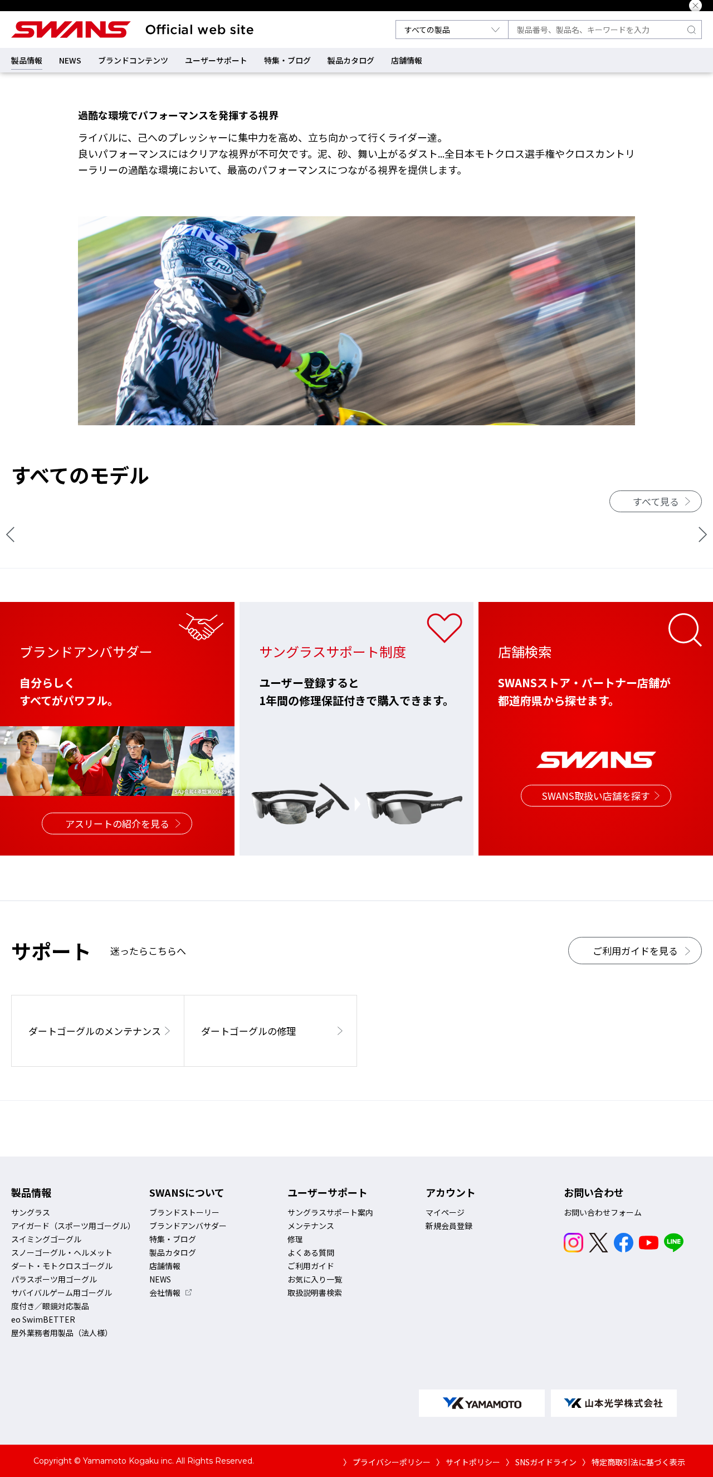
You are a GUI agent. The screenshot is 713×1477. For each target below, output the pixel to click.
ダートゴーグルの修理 (248, 1031)
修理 (295, 1239)
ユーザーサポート (216, 60)
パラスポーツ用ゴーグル (54, 1279)
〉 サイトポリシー (468, 1462)
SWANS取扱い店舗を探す (596, 796)
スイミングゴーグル (46, 1239)
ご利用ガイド (310, 1265)
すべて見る (656, 501)
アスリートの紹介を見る (117, 823)
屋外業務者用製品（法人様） (62, 1332)
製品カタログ (351, 60)
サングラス (30, 1212)
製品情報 (26, 60)
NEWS (70, 60)
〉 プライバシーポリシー (387, 1462)
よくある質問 (310, 1252)
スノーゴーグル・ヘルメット (62, 1252)
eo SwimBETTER (43, 1319)
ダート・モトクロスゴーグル (62, 1265)
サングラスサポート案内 (330, 1212)
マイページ (445, 1212)
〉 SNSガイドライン (541, 1462)
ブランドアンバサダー (188, 1225)
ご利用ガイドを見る (635, 951)
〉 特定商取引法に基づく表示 (633, 1462)
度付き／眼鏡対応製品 (50, 1305)
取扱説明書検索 (314, 1292)
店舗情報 (406, 60)
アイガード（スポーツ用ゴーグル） (73, 1225)
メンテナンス (310, 1225)
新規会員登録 (449, 1225)
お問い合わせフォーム (603, 1212)
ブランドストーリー (184, 1212)
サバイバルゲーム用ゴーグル (61, 1292)
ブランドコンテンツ (133, 60)
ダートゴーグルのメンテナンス (94, 1031)
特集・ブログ (287, 60)
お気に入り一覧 (314, 1279)
